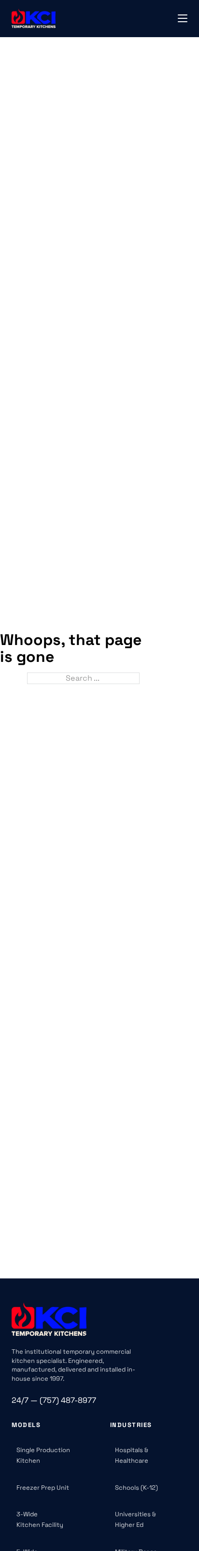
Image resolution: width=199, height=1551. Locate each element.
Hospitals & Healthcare (131, 1455)
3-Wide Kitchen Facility (39, 1519)
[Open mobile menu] (182, 18)
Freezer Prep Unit (42, 1487)
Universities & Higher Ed (135, 1519)
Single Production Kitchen (43, 1455)
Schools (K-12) (136, 1487)
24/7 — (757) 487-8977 (54, 1400)
